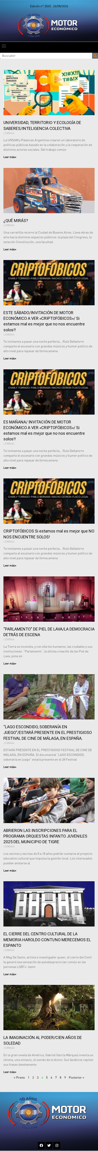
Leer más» (9, 157)
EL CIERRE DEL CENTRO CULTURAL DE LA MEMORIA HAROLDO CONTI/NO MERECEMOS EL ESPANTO (47, 939)
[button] (4, 45)
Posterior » (76, 1077)
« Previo (19, 1077)
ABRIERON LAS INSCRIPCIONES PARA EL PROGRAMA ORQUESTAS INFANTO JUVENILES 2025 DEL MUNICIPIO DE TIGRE (45, 836)
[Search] (95, 56)
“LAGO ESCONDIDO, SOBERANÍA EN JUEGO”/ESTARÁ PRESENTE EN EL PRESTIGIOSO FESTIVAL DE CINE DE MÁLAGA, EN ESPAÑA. (47, 732)
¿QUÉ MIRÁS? (15, 220)
